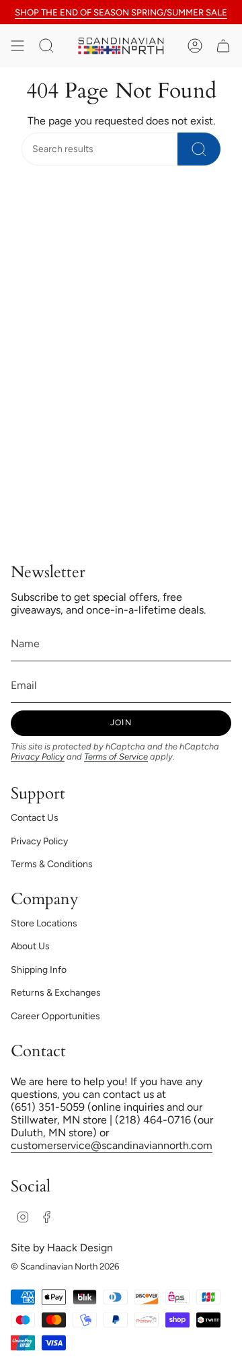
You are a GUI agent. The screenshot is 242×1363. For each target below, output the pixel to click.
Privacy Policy (38, 756)
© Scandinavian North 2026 (65, 1266)
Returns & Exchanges (56, 992)
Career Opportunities (55, 1016)
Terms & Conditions (52, 864)
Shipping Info (39, 969)
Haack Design (80, 1247)
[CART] (223, 45)
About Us (30, 946)
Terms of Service (116, 756)
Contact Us (34, 817)
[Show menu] (17, 45)
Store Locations (44, 923)
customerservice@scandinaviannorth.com (111, 1145)
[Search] (198, 149)
